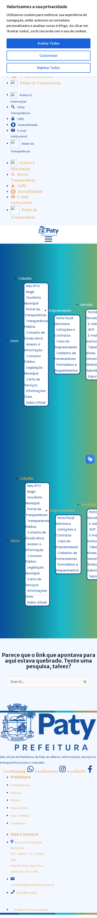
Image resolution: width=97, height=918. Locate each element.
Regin (30, 292)
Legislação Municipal (33, 371)
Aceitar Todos (48, 43)
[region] (48, 38)
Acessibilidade (27, 125)
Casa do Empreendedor (66, 344)
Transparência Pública (36, 324)
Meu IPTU (33, 286)
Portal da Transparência (35, 312)
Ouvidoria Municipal (32, 300)
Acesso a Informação (33, 347)
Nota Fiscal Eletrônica (64, 321)
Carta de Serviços (32, 382)
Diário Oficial (36, 403)
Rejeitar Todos (48, 68)
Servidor (86, 305)
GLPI (91, 330)
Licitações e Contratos (65, 333)
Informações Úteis (35, 394)
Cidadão (25, 278)
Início (14, 341)
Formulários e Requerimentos (66, 368)
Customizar (48, 56)
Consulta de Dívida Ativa (34, 335)
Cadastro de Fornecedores (65, 356)
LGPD (20, 119)
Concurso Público (32, 359)
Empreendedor (60, 311)
